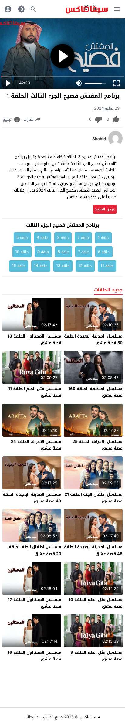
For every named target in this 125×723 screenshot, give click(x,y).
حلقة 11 (106, 266)
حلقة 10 (22, 252)
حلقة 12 (85, 266)
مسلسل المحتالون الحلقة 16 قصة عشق (34, 656)
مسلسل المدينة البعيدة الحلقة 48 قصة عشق (93, 550)
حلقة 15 (18, 266)
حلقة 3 (63, 237)
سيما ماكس (90, 717)
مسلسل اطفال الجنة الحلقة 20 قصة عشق (35, 550)
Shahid (99, 139)
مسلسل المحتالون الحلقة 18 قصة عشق (34, 339)
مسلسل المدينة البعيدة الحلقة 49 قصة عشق (32, 497)
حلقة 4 (43, 237)
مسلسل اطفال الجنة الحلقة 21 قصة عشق (94, 497)
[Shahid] (115, 144)
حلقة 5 (22, 237)
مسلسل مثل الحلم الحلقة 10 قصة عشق (96, 603)
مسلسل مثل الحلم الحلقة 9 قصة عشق (96, 656)
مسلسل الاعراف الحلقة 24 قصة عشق (36, 445)
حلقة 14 (41, 266)
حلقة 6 (104, 252)
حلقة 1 (103, 237)
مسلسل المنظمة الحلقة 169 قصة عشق (95, 392)
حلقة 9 (43, 252)
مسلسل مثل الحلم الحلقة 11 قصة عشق (34, 392)
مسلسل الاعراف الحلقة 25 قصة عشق (98, 445)
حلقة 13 (63, 266)
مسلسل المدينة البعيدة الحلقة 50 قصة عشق (93, 339)
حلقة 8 (63, 252)
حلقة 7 (84, 252)
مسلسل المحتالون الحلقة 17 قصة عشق (34, 603)
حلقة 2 (83, 237)
